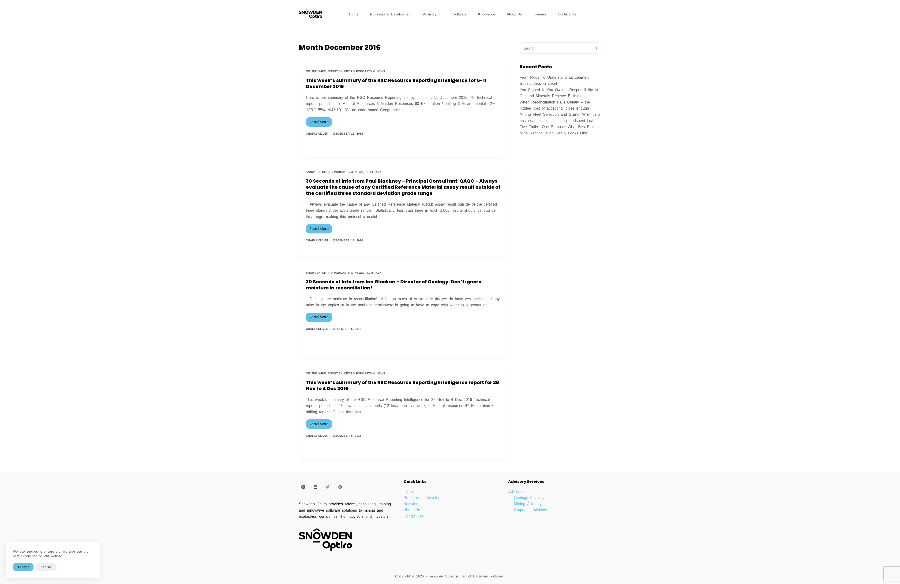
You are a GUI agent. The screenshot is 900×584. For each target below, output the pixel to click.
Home (353, 14)
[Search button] (595, 48)
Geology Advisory (529, 497)
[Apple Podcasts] (327, 487)
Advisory (430, 14)
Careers (540, 14)
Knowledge (486, 14)
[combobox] (555, 48)
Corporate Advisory (530, 509)
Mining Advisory (528, 503)
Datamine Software (489, 576)
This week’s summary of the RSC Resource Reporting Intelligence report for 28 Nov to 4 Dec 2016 (402, 385)
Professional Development (390, 14)
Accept (23, 567)
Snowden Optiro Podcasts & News (356, 71)
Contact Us (567, 14)
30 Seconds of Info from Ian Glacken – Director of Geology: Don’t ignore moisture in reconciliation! (393, 284)
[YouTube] (303, 487)
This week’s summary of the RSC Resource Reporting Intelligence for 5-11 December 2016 (396, 83)
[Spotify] (340, 487)
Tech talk (373, 171)
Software (459, 14)
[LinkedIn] (315, 487)
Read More (320, 120)
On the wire (316, 71)
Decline (46, 567)
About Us (514, 14)
